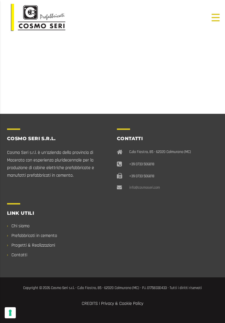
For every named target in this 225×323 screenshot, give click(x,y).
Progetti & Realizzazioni (33, 245)
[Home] (38, 17)
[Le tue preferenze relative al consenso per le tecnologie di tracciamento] (10, 312)
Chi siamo (20, 226)
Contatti (19, 255)
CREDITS (90, 303)
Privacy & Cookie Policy (122, 303)
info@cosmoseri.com (144, 187)
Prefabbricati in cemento (34, 236)
